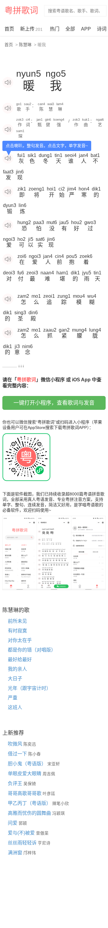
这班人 (15, 707)
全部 (70, 28)
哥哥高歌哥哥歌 (25, 793)
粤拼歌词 (21, 10)
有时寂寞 (17, 630)
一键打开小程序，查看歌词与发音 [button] (54, 403)
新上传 (31, 29)
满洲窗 (15, 852)
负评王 (15, 783)
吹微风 (15, 743)
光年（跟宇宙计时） (29, 688)
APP (86, 28)
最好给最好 (20, 659)
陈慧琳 (25, 44)
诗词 (101, 28)
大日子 (15, 678)
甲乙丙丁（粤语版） (30, 803)
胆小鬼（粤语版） (27, 763)
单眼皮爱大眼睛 (25, 773)
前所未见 (17, 621)
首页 (9, 28)
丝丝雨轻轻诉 (23, 842)
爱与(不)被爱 (22, 832)
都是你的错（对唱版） (32, 649)
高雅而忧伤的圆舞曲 (30, 813)
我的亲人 (17, 669)
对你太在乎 (20, 640)
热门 (54, 28)
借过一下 (18, 753)
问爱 (13, 823)
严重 (12, 697)
